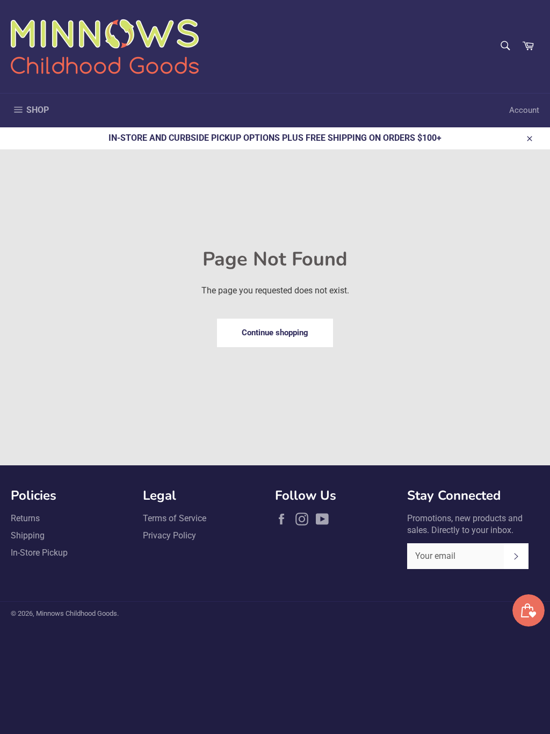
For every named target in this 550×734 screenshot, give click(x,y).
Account (524, 110)
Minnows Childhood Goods (76, 613)
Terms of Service (174, 518)
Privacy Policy (169, 535)
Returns (25, 518)
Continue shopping (275, 332)
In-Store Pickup (39, 553)
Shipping (28, 535)
